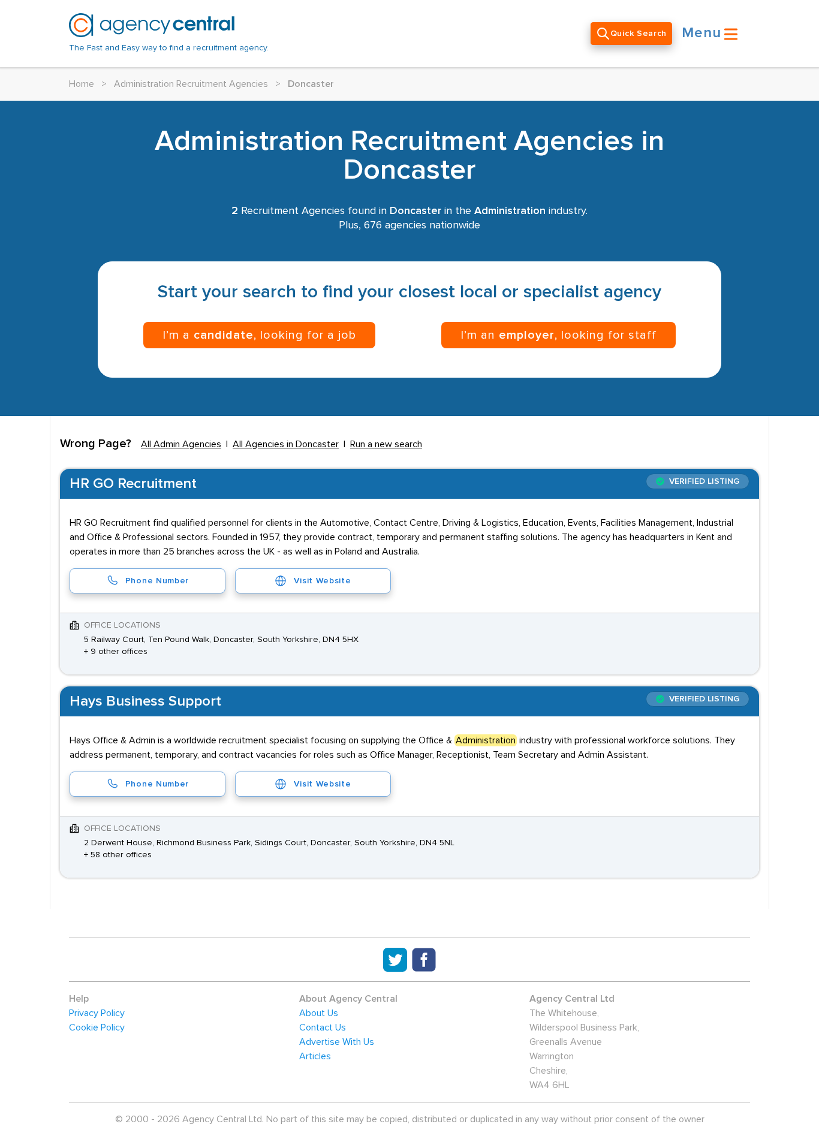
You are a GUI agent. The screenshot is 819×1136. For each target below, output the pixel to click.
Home (81, 84)
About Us (318, 1013)
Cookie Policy (97, 1027)
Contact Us (322, 1027)
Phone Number (157, 581)
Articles (315, 1056)
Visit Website (322, 581)
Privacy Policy (97, 1013)
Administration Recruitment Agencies (191, 84)
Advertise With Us (336, 1042)
